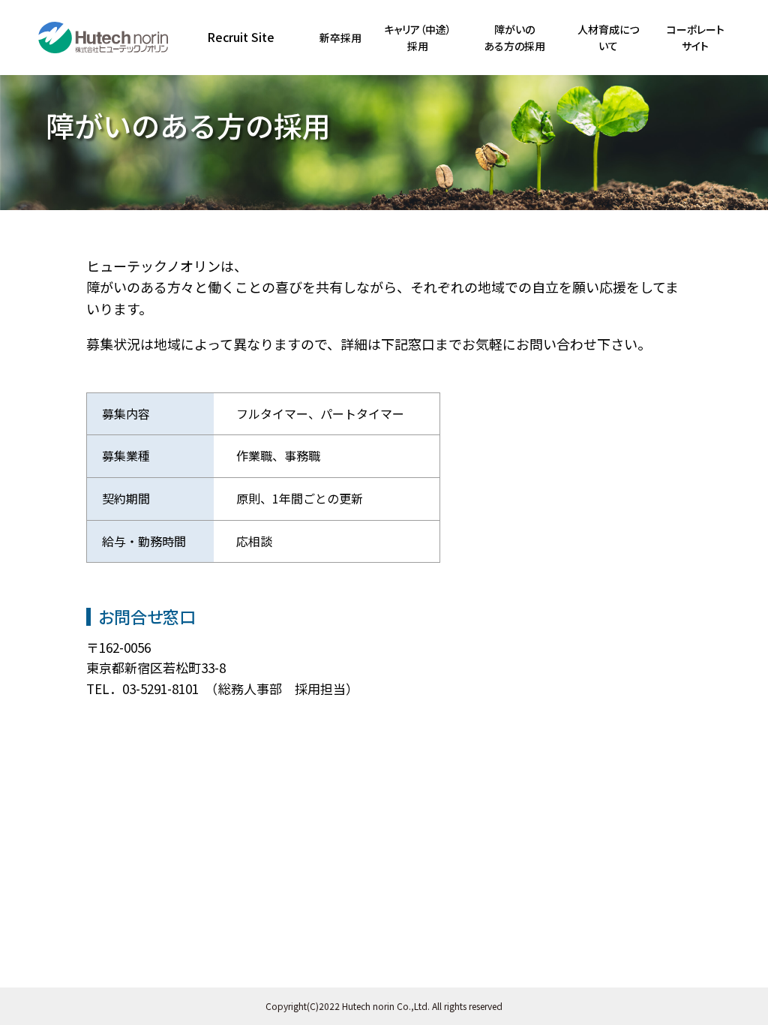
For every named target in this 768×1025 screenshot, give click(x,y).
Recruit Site (240, 37)
